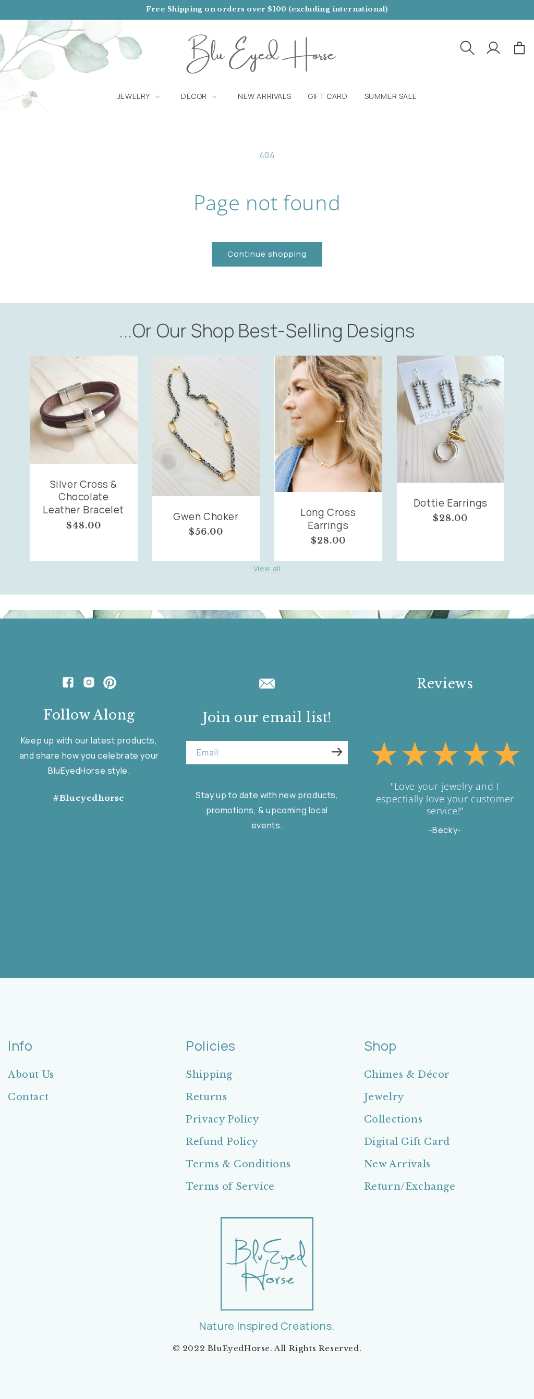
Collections (393, 1119)
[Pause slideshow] (505, 908)
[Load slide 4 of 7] (432, 908)
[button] (467, 48)
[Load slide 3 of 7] (421, 908)
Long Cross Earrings (328, 519)
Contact (28, 1097)
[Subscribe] (336, 751)
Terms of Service (230, 1186)
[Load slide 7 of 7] (463, 908)
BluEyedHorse (239, 1348)
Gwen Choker (206, 516)
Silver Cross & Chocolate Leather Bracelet (83, 497)
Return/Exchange (410, 1186)
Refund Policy (222, 1141)
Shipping (209, 1074)
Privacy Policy (222, 1119)
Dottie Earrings (451, 503)
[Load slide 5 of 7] (442, 908)
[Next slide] (479, 908)
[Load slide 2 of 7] (411, 908)
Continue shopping (267, 253)
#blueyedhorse (89, 798)
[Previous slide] (383, 908)
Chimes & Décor (407, 1074)
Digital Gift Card (407, 1141)
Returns (206, 1097)
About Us (31, 1074)
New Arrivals (397, 1164)
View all (267, 568)
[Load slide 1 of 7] (400, 908)
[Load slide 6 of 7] (452, 908)
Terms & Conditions (238, 1164)
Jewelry (384, 1097)
